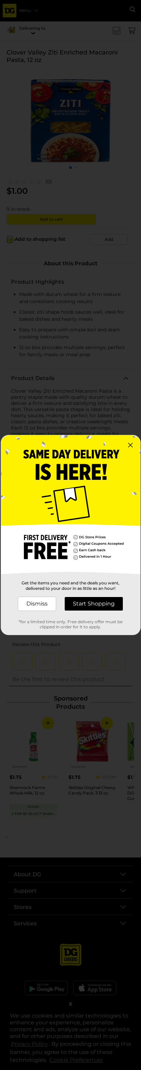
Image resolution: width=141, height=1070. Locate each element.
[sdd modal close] (130, 445)
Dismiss (37, 603)
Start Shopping (94, 603)
